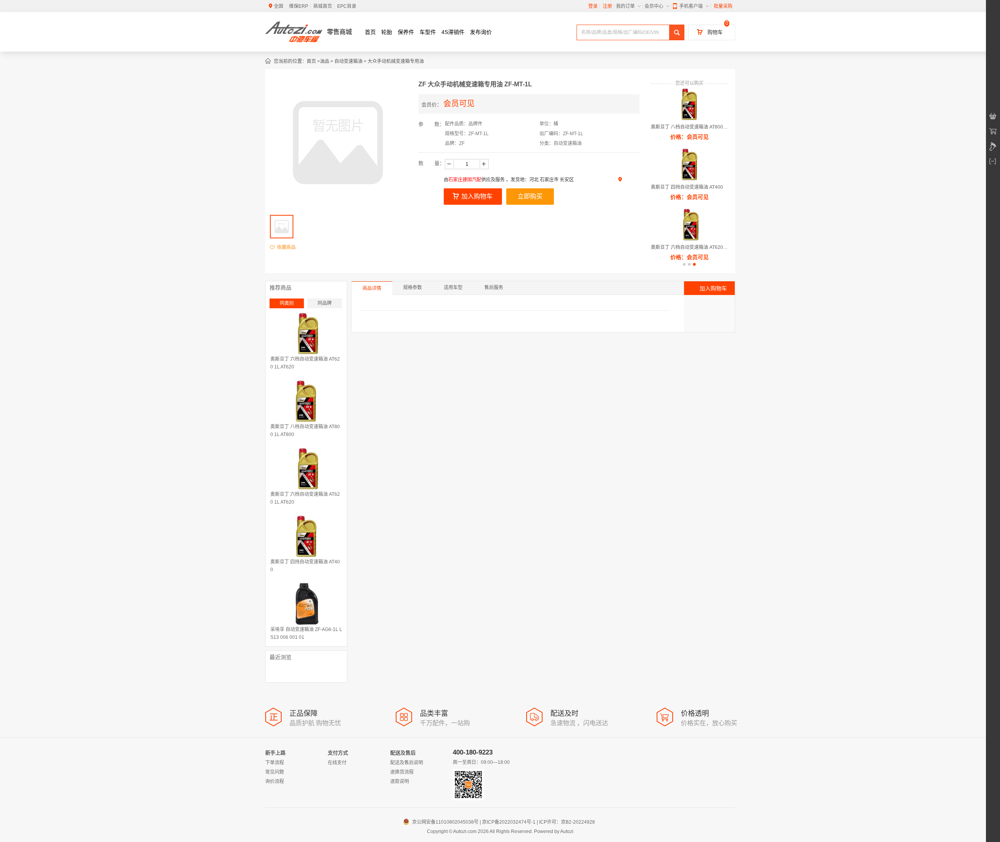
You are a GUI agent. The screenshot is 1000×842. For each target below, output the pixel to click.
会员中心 (654, 6)
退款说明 (399, 781)
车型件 (428, 32)
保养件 (406, 32)
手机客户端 (691, 6)
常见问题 (274, 772)
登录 (593, 6)
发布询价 (481, 32)
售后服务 (493, 287)
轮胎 (386, 32)
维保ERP (298, 6)
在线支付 (337, 762)
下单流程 (274, 762)
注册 (607, 6)
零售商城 (339, 32)
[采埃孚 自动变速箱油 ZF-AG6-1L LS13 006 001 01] (306, 604)
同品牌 (325, 303)
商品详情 (371, 288)
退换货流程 (402, 772)
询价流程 (274, 781)
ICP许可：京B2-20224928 (567, 822)
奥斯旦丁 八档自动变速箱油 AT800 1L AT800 (689, 127)
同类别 (287, 303)
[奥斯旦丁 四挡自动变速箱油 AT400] (306, 536)
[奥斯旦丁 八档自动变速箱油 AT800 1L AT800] (306, 401)
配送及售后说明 (406, 762)
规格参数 (412, 287)
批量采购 (723, 6)
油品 (324, 61)
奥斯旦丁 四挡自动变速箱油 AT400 (687, 187)
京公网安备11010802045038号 (442, 822)
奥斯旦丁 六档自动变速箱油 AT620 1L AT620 (689, 247)
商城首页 (322, 6)
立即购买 (530, 196)
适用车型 (453, 287)
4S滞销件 (452, 32)
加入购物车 (477, 196)
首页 (370, 32)
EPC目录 (346, 6)
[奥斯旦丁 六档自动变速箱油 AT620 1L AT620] (306, 333)
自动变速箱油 (348, 61)
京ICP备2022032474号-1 (509, 822)
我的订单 (625, 6)
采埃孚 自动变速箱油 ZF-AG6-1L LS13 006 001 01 (306, 633)
